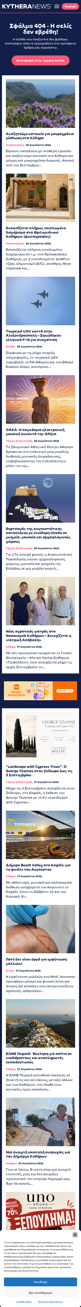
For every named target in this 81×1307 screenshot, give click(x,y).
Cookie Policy (24, 1301)
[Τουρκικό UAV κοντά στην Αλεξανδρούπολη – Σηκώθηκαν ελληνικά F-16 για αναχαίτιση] (40, 301)
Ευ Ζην (10, 970)
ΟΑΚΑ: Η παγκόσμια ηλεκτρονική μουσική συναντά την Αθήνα (35, 432)
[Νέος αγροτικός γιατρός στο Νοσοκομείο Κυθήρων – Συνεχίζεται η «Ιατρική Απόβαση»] (40, 601)
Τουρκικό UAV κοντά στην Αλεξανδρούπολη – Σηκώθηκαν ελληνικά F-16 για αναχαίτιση (33, 335)
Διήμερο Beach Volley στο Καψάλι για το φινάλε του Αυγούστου (38, 867)
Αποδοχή (40, 1282)
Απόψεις (11, 1163)
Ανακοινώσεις (15, 145)
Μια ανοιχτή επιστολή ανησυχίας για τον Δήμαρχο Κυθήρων (38, 1154)
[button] (75, 1235)
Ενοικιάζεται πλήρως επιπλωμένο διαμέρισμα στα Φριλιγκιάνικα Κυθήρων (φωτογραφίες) (36, 232)
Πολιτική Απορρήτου (50, 1301)
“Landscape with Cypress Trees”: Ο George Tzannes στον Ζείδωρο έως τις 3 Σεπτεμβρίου (39, 770)
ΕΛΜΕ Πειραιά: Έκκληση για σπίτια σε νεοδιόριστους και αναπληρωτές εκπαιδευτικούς (39, 1058)
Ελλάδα (10, 346)
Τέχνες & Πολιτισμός (19, 440)
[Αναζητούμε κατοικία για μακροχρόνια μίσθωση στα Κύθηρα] (40, 103)
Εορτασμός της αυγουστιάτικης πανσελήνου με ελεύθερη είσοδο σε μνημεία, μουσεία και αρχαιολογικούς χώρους (38, 535)
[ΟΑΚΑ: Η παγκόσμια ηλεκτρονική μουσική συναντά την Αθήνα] (40, 399)
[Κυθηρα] (27, 6)
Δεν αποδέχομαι (40, 1292)
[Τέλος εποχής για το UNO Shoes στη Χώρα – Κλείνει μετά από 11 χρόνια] (40, 1216)
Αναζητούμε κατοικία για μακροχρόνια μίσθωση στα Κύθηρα (40, 136)
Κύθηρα (11, 646)
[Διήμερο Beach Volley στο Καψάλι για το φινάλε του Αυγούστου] (40, 835)
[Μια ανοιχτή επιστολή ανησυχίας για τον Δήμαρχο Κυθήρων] (40, 1122)
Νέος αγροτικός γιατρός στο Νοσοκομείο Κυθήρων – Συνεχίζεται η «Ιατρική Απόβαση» (38, 635)
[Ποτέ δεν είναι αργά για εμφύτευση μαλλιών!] (40, 929)
